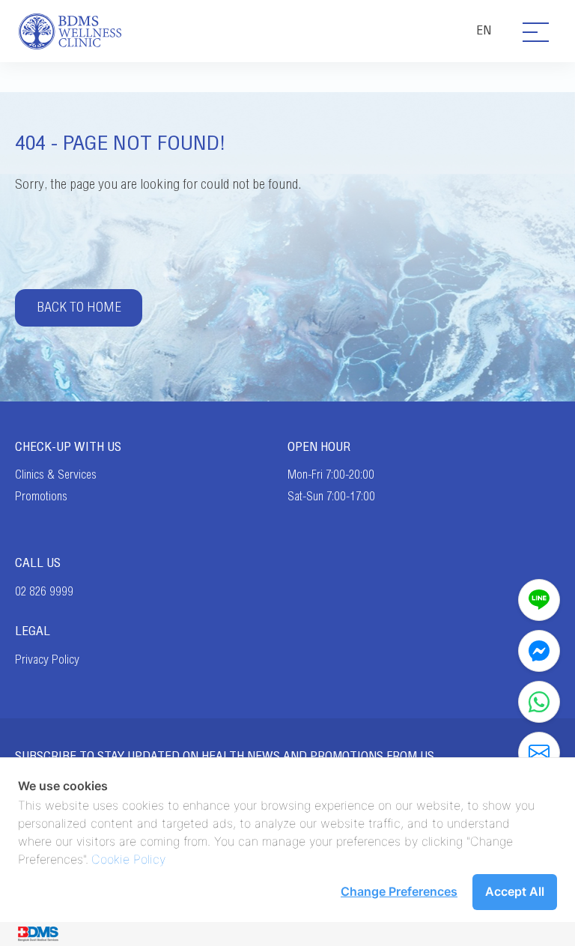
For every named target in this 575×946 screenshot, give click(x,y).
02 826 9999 (44, 591)
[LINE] (539, 600)
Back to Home (79, 307)
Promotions (41, 496)
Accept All (514, 891)
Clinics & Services (56, 475)
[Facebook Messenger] (539, 651)
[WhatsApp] (539, 702)
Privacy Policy (47, 660)
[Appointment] (539, 753)
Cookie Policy (128, 859)
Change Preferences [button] (399, 891)
